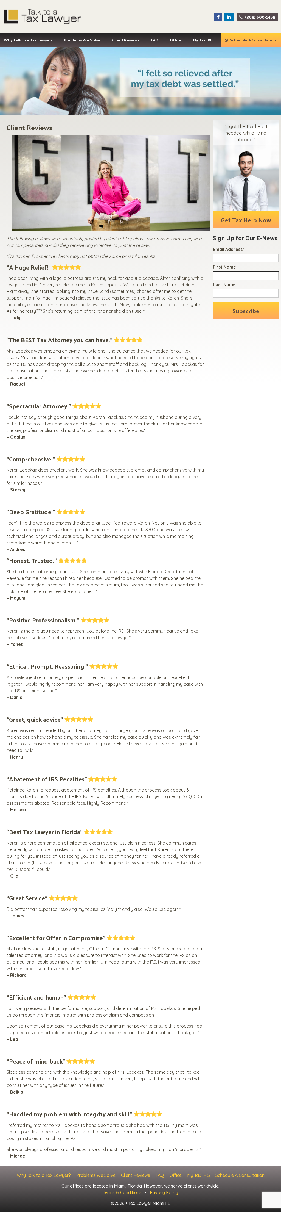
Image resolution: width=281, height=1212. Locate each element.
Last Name (224, 284)
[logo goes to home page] (42, 16)
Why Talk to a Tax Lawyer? (28, 39)
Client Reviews (125, 39)
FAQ (154, 39)
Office (176, 39)
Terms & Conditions (122, 1192)
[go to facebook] (218, 17)
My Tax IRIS (203, 39)
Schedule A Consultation (253, 39)
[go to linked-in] (229, 17)
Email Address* (228, 249)
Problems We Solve (82, 39)
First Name (224, 267)
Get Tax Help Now (246, 219)
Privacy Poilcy (164, 1192)
